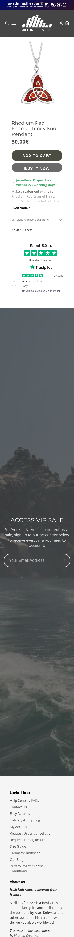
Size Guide (18, 846)
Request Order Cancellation (31, 833)
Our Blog (16, 859)
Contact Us (18, 807)
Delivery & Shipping (25, 820)
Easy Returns (20, 813)
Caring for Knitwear (25, 853)
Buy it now (37, 168)
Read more (20, 207)
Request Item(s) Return (28, 840)
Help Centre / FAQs (24, 800)
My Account (19, 826)
